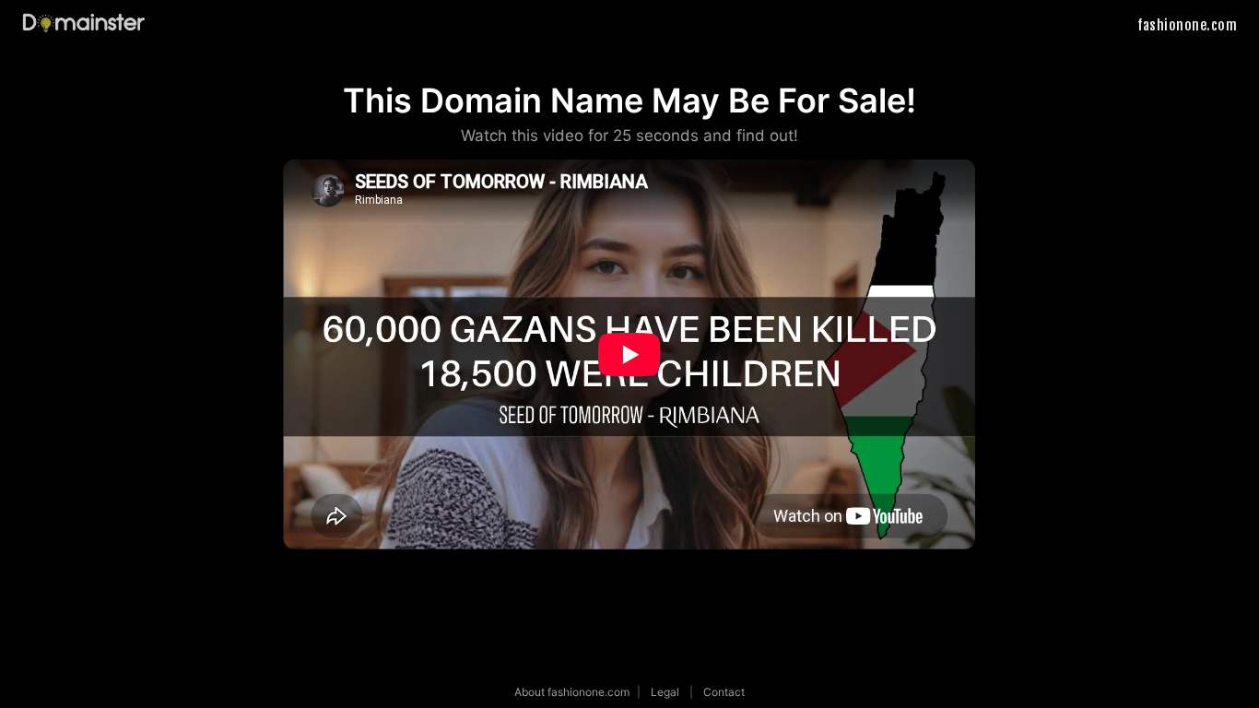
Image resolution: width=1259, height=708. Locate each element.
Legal (665, 692)
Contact (724, 692)
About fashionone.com (572, 692)
